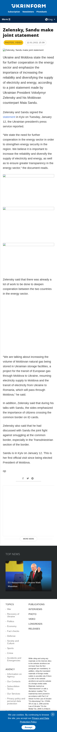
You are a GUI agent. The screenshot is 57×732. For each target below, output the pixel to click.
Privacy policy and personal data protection (16, 701)
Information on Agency (14, 675)
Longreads (35, 624)
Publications (36, 604)
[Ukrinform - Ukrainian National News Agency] (28, 5)
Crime (10, 653)
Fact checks (13, 631)
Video (31, 619)
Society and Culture (13, 642)
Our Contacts (13, 681)
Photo (32, 614)
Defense (11, 636)
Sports (10, 648)
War (9, 609)
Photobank (41, 11)
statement (9, 117)
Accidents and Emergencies (14, 659)
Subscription (14, 11)
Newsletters (28, 11)
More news (28, 539)
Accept (28, 727)
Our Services (13, 693)
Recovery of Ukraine (13, 615)
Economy (11, 626)
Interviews (35, 609)
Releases (34, 628)
